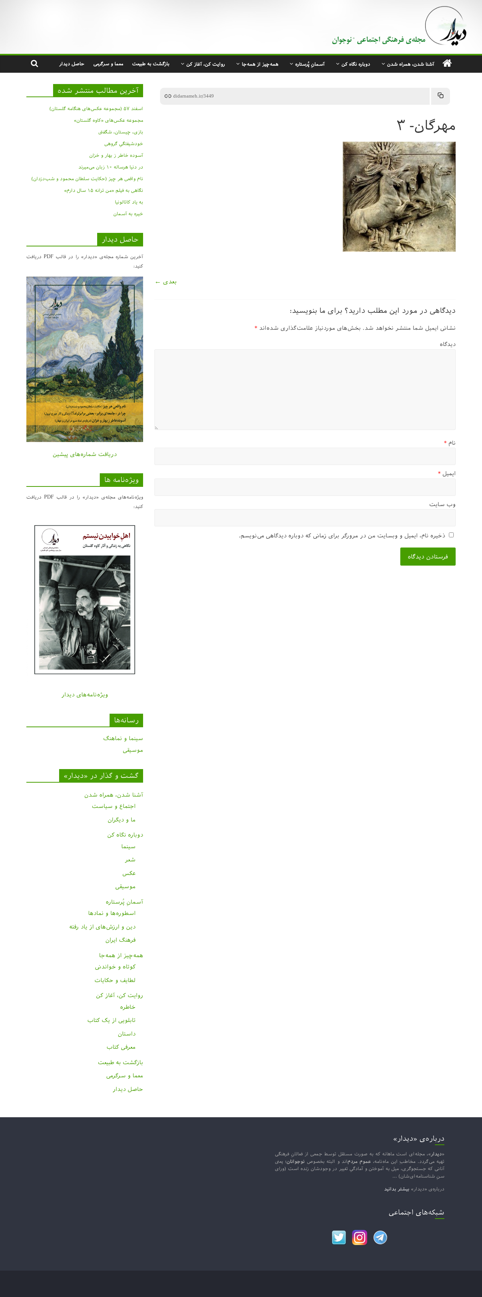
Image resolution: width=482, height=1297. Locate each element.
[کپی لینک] (440, 96)
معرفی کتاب (121, 1047)
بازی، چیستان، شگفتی (120, 132)
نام (450, 443)
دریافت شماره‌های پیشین (85, 454)
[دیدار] (241, 5)
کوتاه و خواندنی (115, 967)
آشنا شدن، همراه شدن (410, 64)
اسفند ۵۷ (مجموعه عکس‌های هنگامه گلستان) (96, 108)
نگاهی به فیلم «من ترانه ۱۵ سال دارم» (103, 190)
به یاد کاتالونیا (129, 202)
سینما (128, 846)
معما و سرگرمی (108, 63)
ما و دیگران (122, 820)
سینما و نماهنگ (123, 738)
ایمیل (447, 473)
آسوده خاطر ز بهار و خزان (116, 155)
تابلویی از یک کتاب (111, 1020)
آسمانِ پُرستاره (310, 64)
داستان (127, 1034)
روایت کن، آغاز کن (205, 64)
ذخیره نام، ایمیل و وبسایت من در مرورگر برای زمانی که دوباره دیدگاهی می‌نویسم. (342, 535)
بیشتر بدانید (396, 1188)
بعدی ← (165, 281)
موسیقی (133, 750)
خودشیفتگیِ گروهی (123, 143)
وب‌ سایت (442, 504)
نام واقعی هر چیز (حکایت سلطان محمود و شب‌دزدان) (87, 178)
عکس (129, 873)
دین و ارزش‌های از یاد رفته (102, 927)
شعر (130, 860)
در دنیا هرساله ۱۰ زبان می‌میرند (110, 167)
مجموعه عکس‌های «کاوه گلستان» (108, 120)
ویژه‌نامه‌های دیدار (84, 694)
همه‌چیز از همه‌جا (260, 64)
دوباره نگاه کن (356, 64)
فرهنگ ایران (120, 940)
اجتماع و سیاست (114, 806)
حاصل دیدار (71, 63)
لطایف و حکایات (115, 980)
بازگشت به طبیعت (150, 63)
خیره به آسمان (128, 213)
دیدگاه (448, 344)
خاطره (128, 1007)
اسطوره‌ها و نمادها (112, 913)
